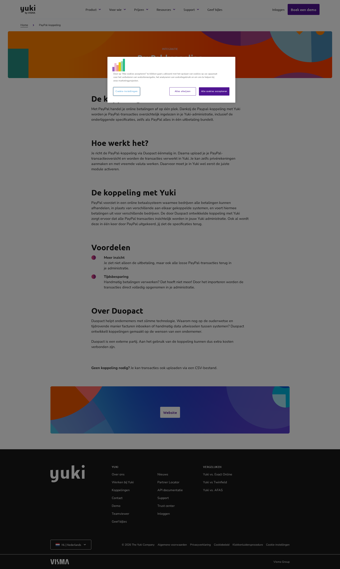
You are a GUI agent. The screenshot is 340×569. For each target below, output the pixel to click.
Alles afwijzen (182, 91)
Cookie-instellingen (126, 91)
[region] (171, 79)
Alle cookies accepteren (214, 91)
